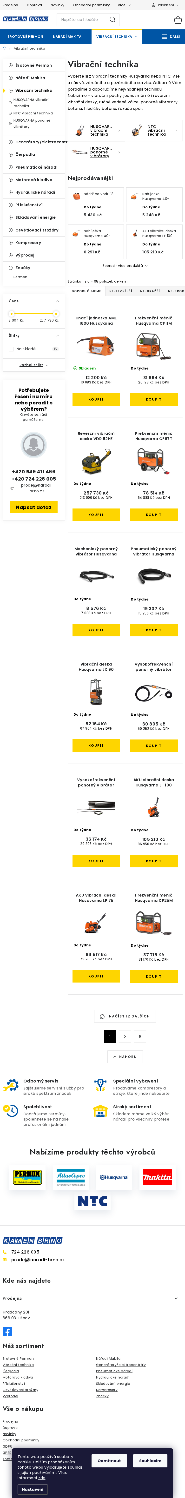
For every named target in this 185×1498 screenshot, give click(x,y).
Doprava (34, 5)
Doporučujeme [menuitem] (86, 291)
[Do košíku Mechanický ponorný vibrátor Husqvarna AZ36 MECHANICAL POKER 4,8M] (96, 630)
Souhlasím (150, 1461)
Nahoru (128, 1056)
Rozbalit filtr (31, 365)
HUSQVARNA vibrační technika (31, 102)
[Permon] (27, 1177)
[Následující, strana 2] (125, 1036)
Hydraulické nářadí (35, 192)
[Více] (171, 36)
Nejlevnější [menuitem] (120, 291)
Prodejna (10, 5)
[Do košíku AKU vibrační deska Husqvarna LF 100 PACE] (154, 861)
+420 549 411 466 (33, 471)
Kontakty (11, 1459)
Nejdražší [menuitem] (150, 291)
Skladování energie (35, 217)
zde (42, 1478)
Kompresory (28, 242)
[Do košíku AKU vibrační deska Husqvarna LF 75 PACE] (96, 976)
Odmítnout (109, 1461)
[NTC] (92, 1201)
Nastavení (33, 1489)
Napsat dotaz (34, 507)
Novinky (58, 5)
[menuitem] (25, 36)
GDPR (7, 1446)
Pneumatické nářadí (36, 167)
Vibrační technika (34, 90)
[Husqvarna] (114, 1177)
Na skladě (36, 349)
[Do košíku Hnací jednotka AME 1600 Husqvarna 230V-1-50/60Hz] (96, 399)
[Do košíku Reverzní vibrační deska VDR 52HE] (96, 514)
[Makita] (157, 1177)
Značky (23, 268)
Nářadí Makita (30, 78)
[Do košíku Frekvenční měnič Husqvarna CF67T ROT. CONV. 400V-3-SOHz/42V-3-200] (154, 514)
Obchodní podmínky (91, 5)
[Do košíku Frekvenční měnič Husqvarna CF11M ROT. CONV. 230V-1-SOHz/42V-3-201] (154, 399)
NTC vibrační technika (33, 113)
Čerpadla (25, 154)
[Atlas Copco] (71, 1177)
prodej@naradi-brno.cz (37, 488)
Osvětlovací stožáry (37, 230)
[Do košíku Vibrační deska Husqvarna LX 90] (96, 745)
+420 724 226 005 (34, 478)
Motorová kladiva (34, 180)
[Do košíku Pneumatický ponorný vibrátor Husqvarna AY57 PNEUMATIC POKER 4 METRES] (154, 630)
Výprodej (24, 255)
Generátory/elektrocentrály (40, 142)
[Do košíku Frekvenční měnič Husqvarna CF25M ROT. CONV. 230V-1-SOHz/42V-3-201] (154, 976)
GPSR (7, 1452)
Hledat (112, 19)
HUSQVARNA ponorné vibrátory (32, 123)
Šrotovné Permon (33, 65)
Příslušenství (29, 205)
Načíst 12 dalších (129, 1016)
